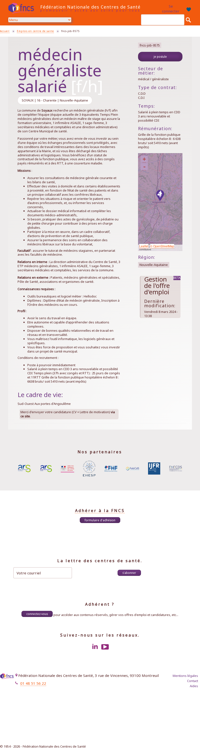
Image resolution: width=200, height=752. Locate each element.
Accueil (5, 31)
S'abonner (129, 573)
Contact (192, 681)
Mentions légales (185, 675)
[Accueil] (23, 8)
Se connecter (171, 8)
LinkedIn (95, 647)
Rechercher (188, 19)
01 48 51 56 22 (33, 683)
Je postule (160, 56)
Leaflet (143, 246)
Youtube (105, 647)
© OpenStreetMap (162, 246)
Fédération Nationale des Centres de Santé (90, 7)
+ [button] (144, 159)
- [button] (144, 166)
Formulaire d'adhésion (100, 520)
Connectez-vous (37, 614)
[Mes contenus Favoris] (188, 8)
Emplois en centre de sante (35, 31)
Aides (194, 686)
